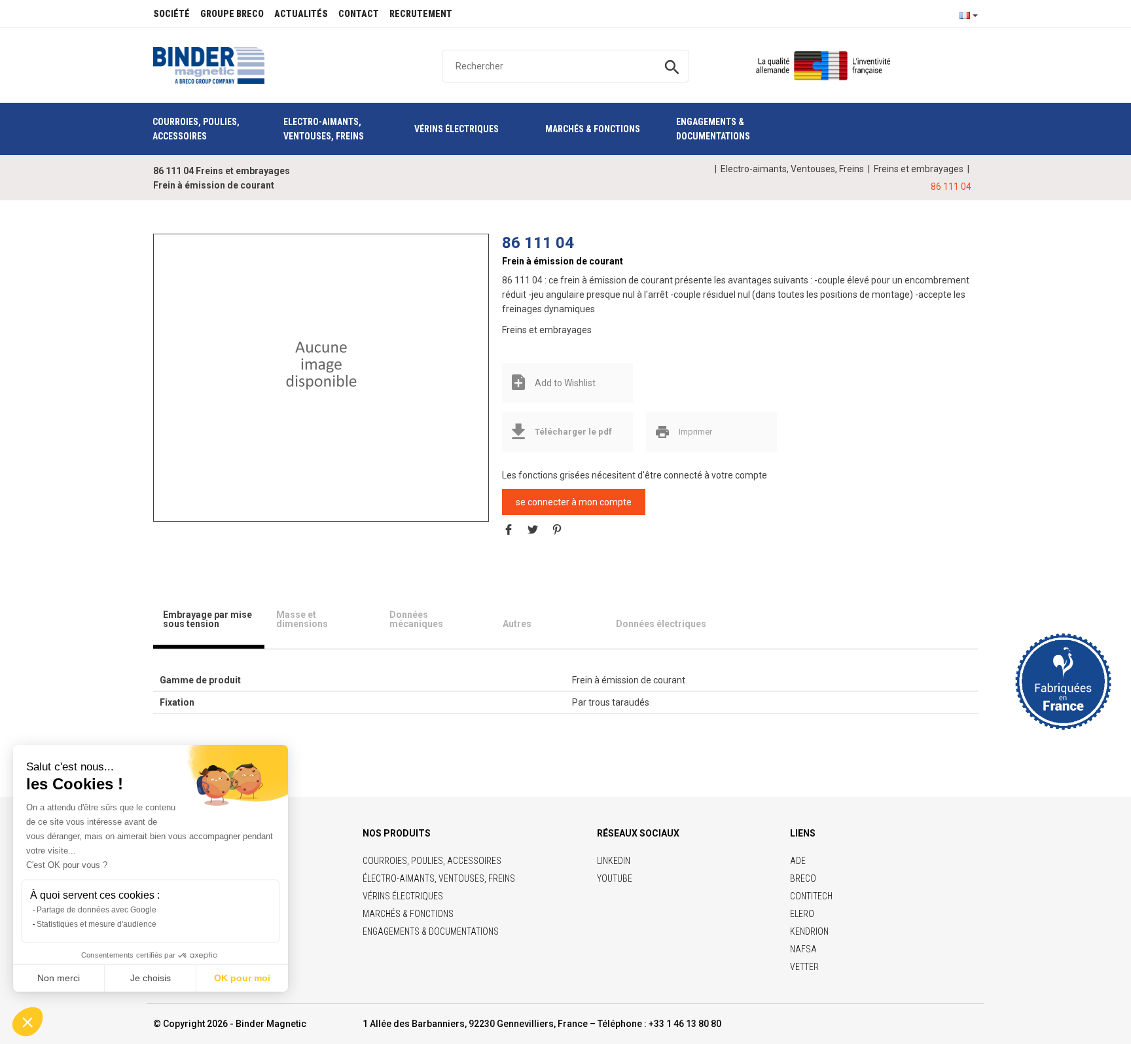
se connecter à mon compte (574, 502)
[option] (321, 365)
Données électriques (661, 624)
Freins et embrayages (918, 169)
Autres (517, 624)
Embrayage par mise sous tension (207, 619)
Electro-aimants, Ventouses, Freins (792, 169)
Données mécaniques (416, 619)
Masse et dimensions (302, 619)
